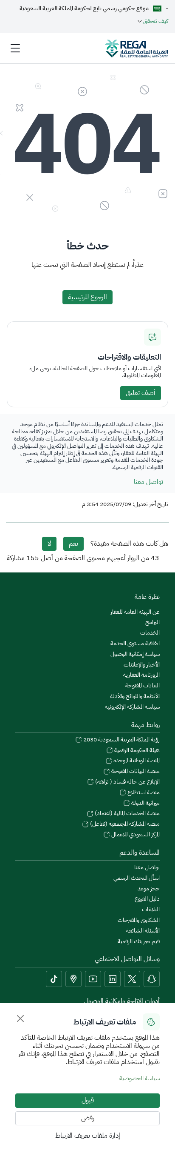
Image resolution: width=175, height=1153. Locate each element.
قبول (88, 1100)
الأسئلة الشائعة (143, 931)
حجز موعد (149, 889)
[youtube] (93, 979)
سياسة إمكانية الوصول (135, 654)
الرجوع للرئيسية (87, 297)
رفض (87, 1118)
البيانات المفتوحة (142, 686)
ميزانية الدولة (145, 803)
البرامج (152, 622)
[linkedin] (112, 979)
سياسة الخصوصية (139, 1078)
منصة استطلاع (143, 792)
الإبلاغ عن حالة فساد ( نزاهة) (127, 782)
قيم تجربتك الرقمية (139, 941)
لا (49, 543)
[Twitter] (132, 979)
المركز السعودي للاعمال (135, 834)
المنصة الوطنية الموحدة (136, 760)
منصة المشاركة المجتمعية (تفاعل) (124, 824)
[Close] (20, 1018)
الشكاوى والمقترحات (139, 920)
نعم (73, 543)
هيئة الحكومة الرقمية (136, 750)
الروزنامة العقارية (141, 675)
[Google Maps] (73, 979)
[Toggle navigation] (15, 48)
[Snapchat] (152, 979)
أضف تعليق (140, 393)
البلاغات (151, 909)
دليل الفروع (147, 899)
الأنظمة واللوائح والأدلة (135, 696)
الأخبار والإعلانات (142, 665)
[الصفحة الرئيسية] (136, 48)
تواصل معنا (148, 482)
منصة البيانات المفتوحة (135, 771)
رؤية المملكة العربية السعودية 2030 (121, 740)
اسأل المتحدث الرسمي (136, 878)
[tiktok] (54, 979)
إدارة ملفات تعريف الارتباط (87, 1135)
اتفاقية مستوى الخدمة (135, 643)
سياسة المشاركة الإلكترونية (132, 707)
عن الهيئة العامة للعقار (135, 612)
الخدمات (150, 633)
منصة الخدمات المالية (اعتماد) (126, 813)
